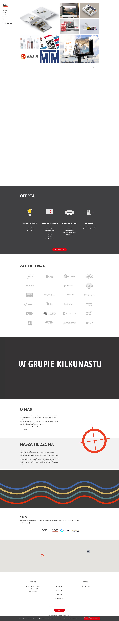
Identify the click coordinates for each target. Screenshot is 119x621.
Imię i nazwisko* (59, 586)
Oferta (4, 12)
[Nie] (117, 618)
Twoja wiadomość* (59, 598)
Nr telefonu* (60, 594)
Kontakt (5, 17)
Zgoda (86, 618)
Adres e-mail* (59, 590)
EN (3, 19)
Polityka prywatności (95, 618)
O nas (4, 15)
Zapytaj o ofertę (59, 249)
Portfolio (5, 10)
